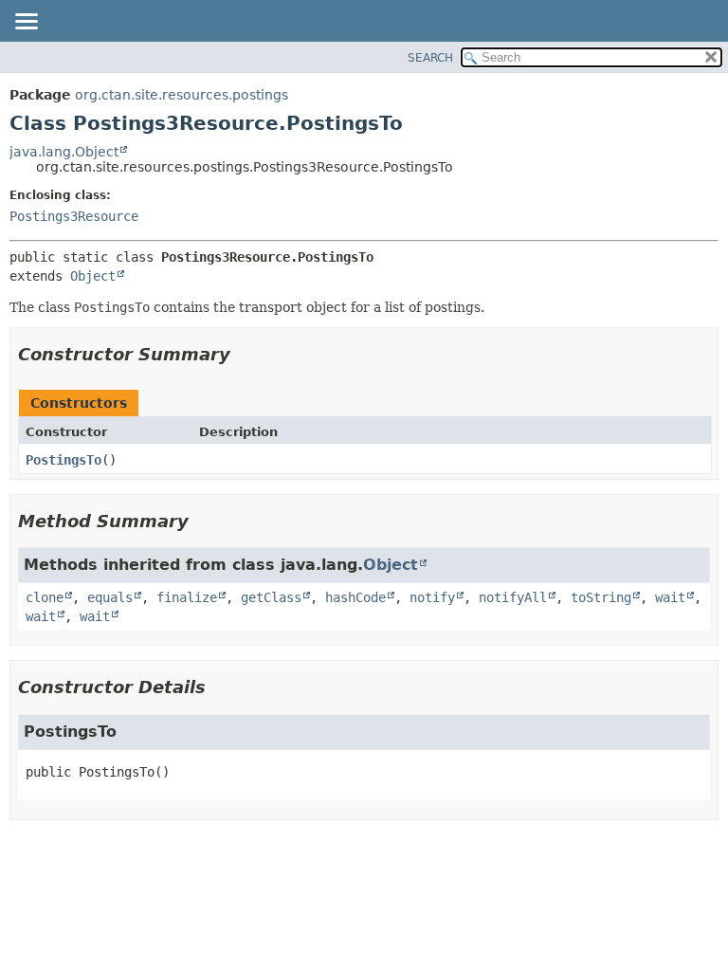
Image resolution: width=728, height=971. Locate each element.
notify (432, 597)
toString (601, 597)
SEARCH (430, 57)
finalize (186, 597)
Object (93, 276)
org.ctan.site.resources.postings (181, 94)
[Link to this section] (243, 354)
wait (670, 597)
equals (110, 597)
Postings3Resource (73, 216)
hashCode (355, 597)
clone (45, 597)
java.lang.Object (63, 151)
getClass (271, 597)
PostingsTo (63, 459)
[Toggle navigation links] (25, 22)
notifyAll (513, 597)
